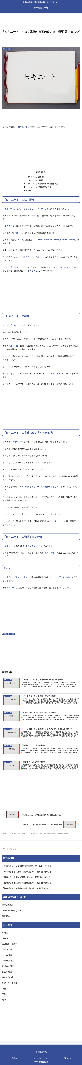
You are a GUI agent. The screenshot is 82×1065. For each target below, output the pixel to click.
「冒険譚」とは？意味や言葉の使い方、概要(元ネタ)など (26, 883)
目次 (38, 172)
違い (4, 1000)
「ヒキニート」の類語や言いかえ (38, 187)
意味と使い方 (8, 977)
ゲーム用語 (7, 955)
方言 (4, 989)
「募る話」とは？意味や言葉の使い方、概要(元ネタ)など (26, 888)
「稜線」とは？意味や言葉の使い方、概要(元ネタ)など (26, 877)
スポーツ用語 (8, 961)
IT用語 (5, 933)
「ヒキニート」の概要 (34, 180)
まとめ (28, 191)
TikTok (5, 938)
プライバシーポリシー (11, 911)
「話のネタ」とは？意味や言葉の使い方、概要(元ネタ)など (27, 866)
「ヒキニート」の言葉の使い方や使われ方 (42, 184)
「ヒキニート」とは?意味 (35, 177)
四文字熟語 (7, 972)
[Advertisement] (41, 22)
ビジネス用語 (8, 966)
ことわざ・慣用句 (10, 944)
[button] (78, 848)
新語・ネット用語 (9, 634)
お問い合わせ (8, 905)
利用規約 (6, 916)
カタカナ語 (7, 949)
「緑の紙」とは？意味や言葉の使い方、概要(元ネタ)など (26, 872)
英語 (4, 994)
